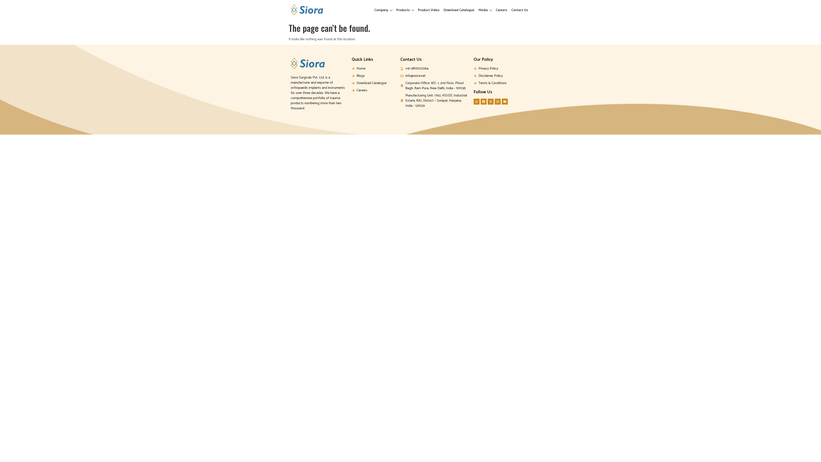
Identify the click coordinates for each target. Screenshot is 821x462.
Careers (501, 10)
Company (381, 10)
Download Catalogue (459, 10)
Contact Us (519, 10)
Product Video (428, 10)
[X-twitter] (491, 102)
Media (483, 10)
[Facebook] (484, 102)
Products (403, 10)
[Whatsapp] (477, 102)
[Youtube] (505, 102)
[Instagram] (498, 102)
